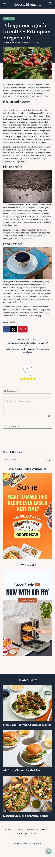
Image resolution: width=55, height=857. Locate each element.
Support (35, 833)
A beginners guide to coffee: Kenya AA (27, 342)
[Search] (50, 4)
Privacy (19, 829)
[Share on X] (14, 329)
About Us (22, 833)
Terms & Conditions (37, 829)
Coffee (12, 322)
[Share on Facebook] (6, 329)
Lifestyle (9, 18)
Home (8, 829)
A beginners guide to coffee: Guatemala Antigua (27, 350)
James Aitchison (12, 43)
